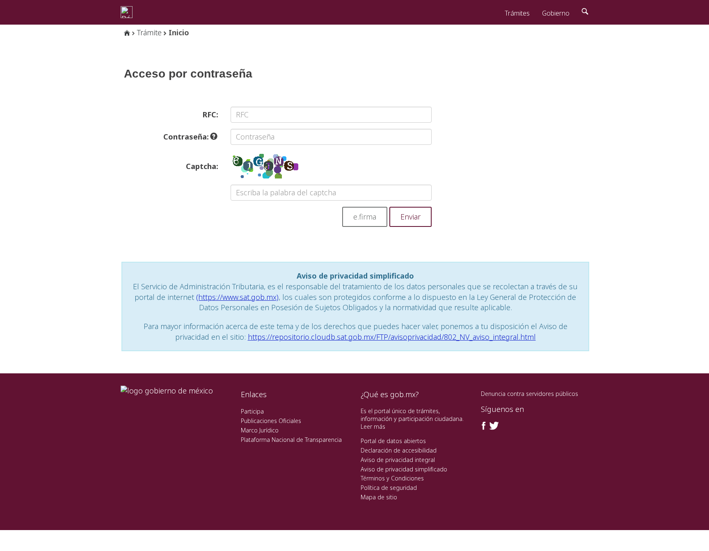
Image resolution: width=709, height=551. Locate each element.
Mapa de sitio (379, 497)
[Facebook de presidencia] (484, 426)
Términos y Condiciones (392, 478)
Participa (252, 411)
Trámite (149, 32)
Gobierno (555, 13)
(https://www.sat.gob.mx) (237, 297)
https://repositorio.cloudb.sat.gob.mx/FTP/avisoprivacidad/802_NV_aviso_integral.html (392, 337)
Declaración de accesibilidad (399, 450)
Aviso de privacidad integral (398, 460)
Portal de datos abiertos (393, 441)
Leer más (373, 426)
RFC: (210, 114)
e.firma (364, 217)
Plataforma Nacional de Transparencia (291, 440)
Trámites (517, 13)
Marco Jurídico (260, 430)
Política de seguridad (389, 488)
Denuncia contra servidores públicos (529, 394)
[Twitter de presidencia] (494, 426)
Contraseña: (187, 137)
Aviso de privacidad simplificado (404, 469)
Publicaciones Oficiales (271, 421)
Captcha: (202, 166)
